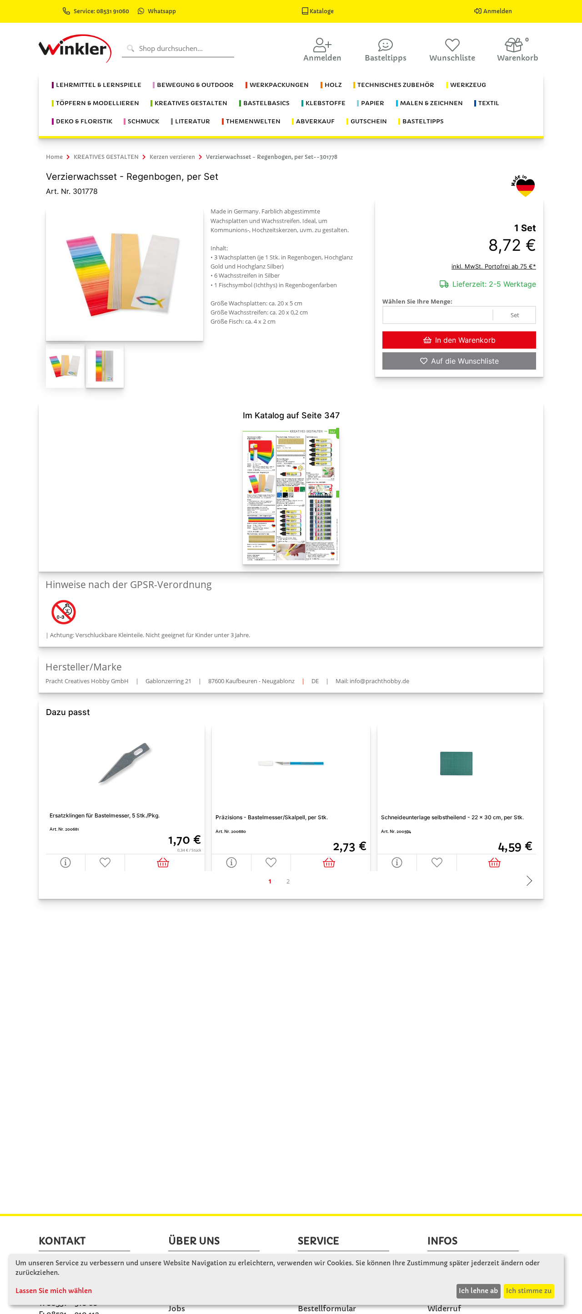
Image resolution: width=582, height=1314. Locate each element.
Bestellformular (327, 1308)
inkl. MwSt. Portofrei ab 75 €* (494, 266)
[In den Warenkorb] (164, 862)
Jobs (176, 1308)
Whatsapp (162, 11)
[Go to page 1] (269, 881)
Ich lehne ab (478, 1291)
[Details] (65, 862)
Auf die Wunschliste (465, 360)
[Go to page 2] (287, 881)
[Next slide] (527, 881)
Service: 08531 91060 (102, 11)
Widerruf (444, 1308)
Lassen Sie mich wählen (53, 1291)
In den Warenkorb (465, 340)
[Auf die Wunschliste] (105, 862)
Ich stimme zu (529, 1291)
